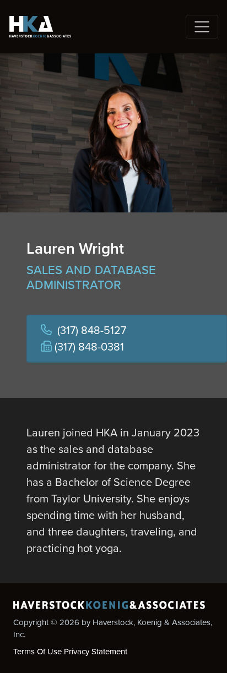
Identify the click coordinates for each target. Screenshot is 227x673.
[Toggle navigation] (202, 27)
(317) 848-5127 (91, 330)
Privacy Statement (95, 651)
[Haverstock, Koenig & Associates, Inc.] (40, 26)
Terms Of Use (37, 651)
